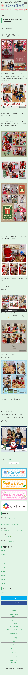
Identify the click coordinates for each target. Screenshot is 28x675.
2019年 (3, 579)
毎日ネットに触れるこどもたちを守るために (12, 529)
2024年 (3, 559)
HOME (2, 13)
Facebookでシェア (14, 603)
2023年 (3, 563)
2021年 (3, 571)
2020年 (3, 575)
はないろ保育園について (14, 615)
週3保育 (15, 641)
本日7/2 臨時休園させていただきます (10, 518)
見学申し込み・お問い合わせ (14, 661)
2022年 (3, 567)
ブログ (6, 13)
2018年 (3, 583)
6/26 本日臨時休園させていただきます (10, 523)
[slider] (12, 310)
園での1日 (14, 648)
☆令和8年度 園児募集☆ (7, 541)
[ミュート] (22, 310)
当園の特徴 (15, 623)
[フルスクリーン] (25, 310)
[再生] (3, 310)
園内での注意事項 (14, 626)
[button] (14, 303)
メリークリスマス (5, 535)
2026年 (3, 550)
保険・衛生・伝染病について (14, 629)
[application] (14, 303)
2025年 (3, 554)
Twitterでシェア (14, 598)
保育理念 (14, 620)
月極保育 (14, 638)
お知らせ (11, 13)
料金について (14, 633)
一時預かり (15, 644)
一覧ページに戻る (14, 463)
